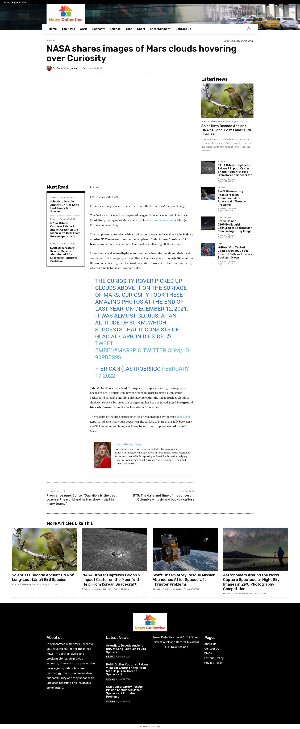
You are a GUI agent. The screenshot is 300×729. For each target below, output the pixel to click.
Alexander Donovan (220, 121)
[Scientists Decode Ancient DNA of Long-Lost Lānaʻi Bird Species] (227, 101)
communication (164, 220)
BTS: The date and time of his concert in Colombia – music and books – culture (163, 497)
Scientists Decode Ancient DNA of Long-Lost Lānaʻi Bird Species (65, 206)
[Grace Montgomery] (50, 68)
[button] (248, 29)
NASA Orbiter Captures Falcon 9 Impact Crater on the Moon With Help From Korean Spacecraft (65, 229)
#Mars (123, 350)
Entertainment (224, 217)
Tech (220, 244)
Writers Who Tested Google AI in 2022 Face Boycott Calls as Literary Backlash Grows (235, 252)
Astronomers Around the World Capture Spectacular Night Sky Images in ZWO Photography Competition (251, 582)
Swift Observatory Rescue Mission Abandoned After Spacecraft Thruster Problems (63, 254)
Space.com (183, 417)
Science (51, 40)
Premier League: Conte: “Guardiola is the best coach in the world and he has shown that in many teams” (82, 500)
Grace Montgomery (67, 68)
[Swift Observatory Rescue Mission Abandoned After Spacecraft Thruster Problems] (208, 193)
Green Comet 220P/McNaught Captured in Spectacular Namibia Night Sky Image (235, 226)
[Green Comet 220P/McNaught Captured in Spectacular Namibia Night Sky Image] (208, 223)
